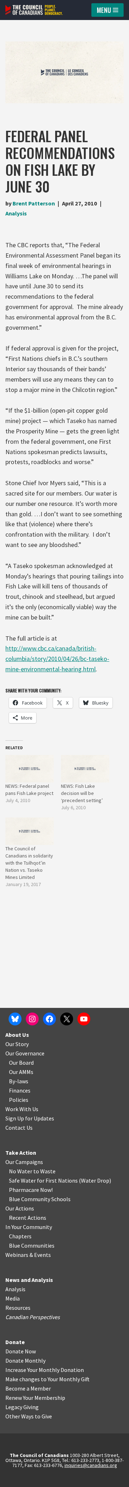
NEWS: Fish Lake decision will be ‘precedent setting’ (82, 793)
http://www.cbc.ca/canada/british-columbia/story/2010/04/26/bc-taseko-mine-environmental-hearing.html (57, 658)
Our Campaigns (24, 1161)
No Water (21, 1171)
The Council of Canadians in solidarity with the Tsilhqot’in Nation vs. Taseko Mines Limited (29, 862)
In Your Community (28, 1226)
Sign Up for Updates (29, 1118)
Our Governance (24, 1053)
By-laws (18, 1081)
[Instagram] (32, 1019)
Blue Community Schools (40, 1199)
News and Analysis (29, 1279)
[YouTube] (83, 1019)
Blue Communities (31, 1245)
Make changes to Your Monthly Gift (47, 1379)
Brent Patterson (34, 203)
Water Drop (95, 1180)
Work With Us (21, 1109)
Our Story (17, 1044)
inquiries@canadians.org (90, 1465)
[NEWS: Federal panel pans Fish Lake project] (29, 768)
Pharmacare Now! (31, 1189)
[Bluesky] (15, 1019)
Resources (17, 1307)
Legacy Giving (22, 1407)
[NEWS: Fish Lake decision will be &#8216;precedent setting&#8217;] (85, 768)
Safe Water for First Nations (43, 1180)
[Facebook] (49, 1019)
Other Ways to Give (28, 1416)
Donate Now (20, 1351)
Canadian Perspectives (32, 1317)
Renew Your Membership (35, 1397)
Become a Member (28, 1388)
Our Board (21, 1062)
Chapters (20, 1236)
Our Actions (19, 1208)
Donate (15, 1342)
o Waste (46, 1171)
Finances (19, 1090)
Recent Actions (27, 1217)
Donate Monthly (25, 1360)
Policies (18, 1099)
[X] (66, 1019)
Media (12, 1298)
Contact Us (19, 1127)
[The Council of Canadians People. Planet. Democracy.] (34, 10)
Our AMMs (21, 1071)
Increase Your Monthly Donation (44, 1369)
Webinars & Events (28, 1254)
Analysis (16, 213)
